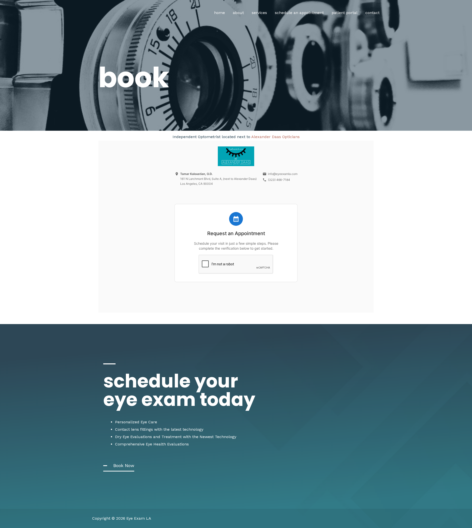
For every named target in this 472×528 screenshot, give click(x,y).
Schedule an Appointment (299, 12)
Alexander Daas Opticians (275, 136)
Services (259, 12)
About (238, 12)
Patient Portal (344, 12)
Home (219, 12)
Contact (372, 12)
